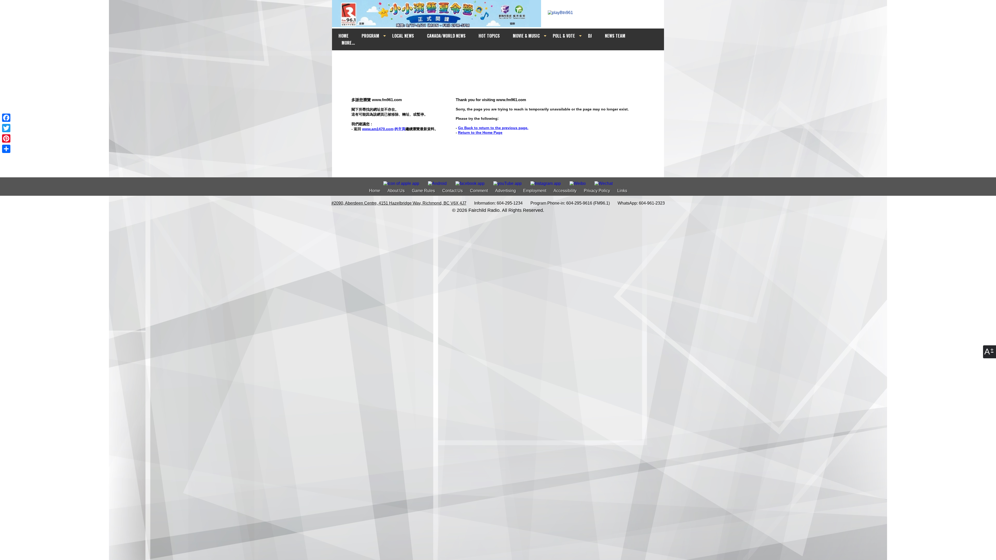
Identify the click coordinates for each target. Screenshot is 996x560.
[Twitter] (6, 128)
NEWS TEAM (615, 36)
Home (374, 190)
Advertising (505, 190)
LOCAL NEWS (403, 36)
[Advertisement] (502, 60)
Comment (479, 190)
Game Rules (423, 190)
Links (622, 190)
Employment (534, 190)
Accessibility (565, 190)
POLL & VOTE (564, 36)
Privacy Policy (597, 190)
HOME (343, 36)
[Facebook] (6, 118)
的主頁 (383, 129)
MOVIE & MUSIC (526, 36)
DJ (590, 36)
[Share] (6, 149)
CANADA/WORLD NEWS (446, 36)
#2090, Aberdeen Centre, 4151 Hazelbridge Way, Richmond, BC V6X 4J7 (398, 203)
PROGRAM (370, 36)
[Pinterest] (6, 138)
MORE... (348, 43)
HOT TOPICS (489, 36)
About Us (396, 190)
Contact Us (452, 190)
